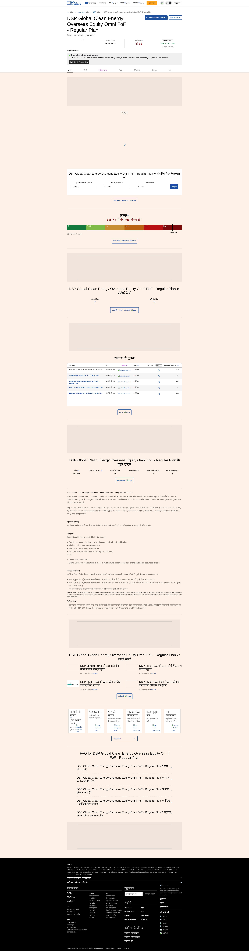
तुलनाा (121, 412)
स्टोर (142, 911)
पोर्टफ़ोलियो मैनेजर (110, 896)
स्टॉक (122, 3)
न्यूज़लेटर (127, 915)
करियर (162, 903)
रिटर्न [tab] (85, 70)
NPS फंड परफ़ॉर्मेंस (111, 915)
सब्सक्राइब (152, 3)
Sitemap (126, 948)
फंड (110, 3)
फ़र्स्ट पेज (91, 917)
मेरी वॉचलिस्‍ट (71, 897)
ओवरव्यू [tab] (70, 70)
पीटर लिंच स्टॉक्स (71, 927)
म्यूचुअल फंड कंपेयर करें (112, 900)
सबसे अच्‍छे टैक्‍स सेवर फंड (73, 914)
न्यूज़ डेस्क (94, 673)
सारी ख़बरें (121, 696)
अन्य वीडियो (92, 898)
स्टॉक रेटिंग (144, 919)
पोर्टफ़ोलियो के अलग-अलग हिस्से (121, 310)
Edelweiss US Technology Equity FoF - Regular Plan (85, 393)
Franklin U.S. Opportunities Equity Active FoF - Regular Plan (84, 382)
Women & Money (94, 900)
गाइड (142, 908)
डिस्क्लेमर (119, 948)
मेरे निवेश (69, 893)
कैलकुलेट (174, 186)
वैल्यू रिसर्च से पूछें (129, 911)
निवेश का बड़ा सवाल (94, 896)
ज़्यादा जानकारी (121, 480)
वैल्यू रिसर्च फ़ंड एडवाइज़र (131, 933)
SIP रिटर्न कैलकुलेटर (111, 903)
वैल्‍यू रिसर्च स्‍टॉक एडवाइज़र (132, 937)
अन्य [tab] (170, 70)
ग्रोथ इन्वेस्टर (92, 905)
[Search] (162, 3)
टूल (107, 893)
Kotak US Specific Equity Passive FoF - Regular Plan (86, 387)
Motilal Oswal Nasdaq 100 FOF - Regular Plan (84, 375)
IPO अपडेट (92, 912)
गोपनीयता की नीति (110, 948)
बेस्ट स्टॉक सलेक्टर (111, 908)
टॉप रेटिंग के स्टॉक (71, 922)
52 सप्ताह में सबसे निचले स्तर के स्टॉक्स (77, 929)
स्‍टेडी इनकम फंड (71, 911)
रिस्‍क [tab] (120, 70)
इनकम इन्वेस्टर (93, 908)
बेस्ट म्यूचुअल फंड (110, 898)
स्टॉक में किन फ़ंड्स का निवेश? (113, 912)
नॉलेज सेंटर (127, 908)
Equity (69, 35)
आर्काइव (91, 893)
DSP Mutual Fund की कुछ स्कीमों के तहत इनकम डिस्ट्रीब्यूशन (100, 667)
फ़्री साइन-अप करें (150, 894)
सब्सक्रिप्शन (70, 901)
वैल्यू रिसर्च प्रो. (128, 941)
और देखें (135, 3)
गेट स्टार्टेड (92, 903)
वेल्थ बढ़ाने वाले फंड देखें (73, 909)
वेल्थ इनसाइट (92, 3)
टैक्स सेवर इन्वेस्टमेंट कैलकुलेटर (114, 910)
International (78, 35)
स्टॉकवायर (92, 915)
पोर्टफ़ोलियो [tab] (137, 70)
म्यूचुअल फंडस (81, 12)
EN (167, 3)
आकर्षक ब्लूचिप (70, 925)
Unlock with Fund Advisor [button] (79, 62)
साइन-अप (177, 3)
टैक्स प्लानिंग (92, 910)
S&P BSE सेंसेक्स (71, 932)
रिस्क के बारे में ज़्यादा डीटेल (121, 241)
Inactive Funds (110, 917)
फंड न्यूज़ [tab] (154, 70)
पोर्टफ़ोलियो (102, 3)
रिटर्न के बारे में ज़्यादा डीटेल (121, 200)
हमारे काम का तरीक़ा (130, 919)
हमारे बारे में (163, 899)
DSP (94, 12)
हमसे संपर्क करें (164, 907)
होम (68, 12)
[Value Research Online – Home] (74, 3)
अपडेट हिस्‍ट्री (145, 915)
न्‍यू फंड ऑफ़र (109, 905)
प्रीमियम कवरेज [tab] (103, 70)
